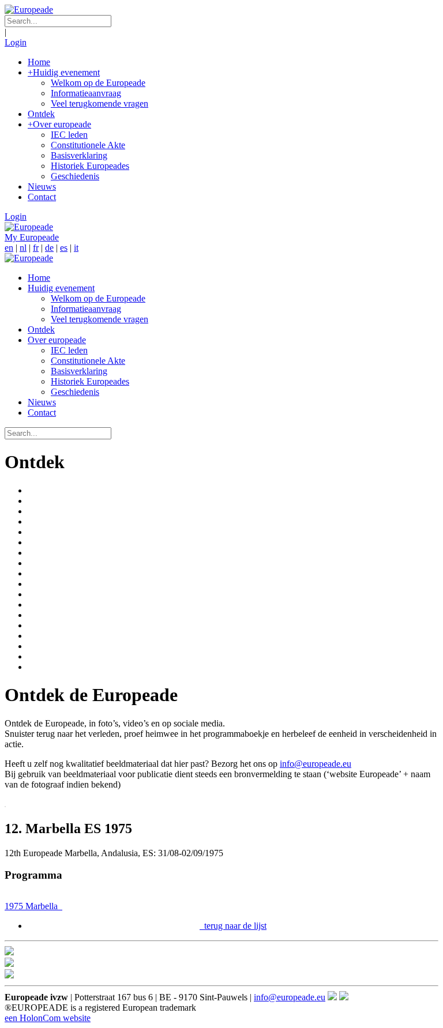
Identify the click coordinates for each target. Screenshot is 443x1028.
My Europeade (32, 237)
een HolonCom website (48, 1018)
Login (16, 42)
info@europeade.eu (315, 764)
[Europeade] (29, 9)
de (49, 248)
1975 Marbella (32, 906)
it (76, 248)
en (9, 248)
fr (36, 248)
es (63, 248)
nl (23, 248)
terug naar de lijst (234, 926)
